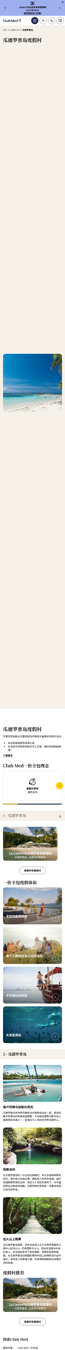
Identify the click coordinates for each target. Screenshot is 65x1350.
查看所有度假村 (32, 870)
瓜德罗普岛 (14, 815)
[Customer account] (43, 20)
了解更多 (8, 755)
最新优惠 (8, 1348)
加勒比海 (15, 29)
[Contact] (51, 20)
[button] (32, 905)
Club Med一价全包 (28, 1348)
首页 (5, 29)
